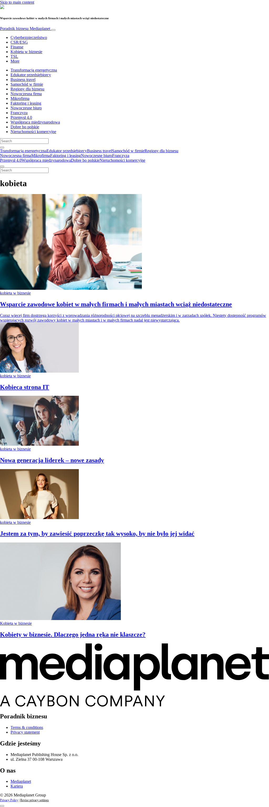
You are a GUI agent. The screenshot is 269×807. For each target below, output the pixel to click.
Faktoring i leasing (26, 103)
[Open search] (2, 147)
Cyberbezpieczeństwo (29, 37)
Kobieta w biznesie (26, 51)
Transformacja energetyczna (34, 70)
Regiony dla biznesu (27, 89)
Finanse (17, 47)
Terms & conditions (27, 727)
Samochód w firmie (27, 84)
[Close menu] (2, 166)
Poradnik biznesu (25, 28)
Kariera (17, 786)
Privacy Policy (9, 800)
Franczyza (19, 112)
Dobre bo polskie (25, 127)
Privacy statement (25, 732)
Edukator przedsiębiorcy (31, 75)
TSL (14, 56)
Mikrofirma (20, 98)
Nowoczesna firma (26, 94)
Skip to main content (17, 2)
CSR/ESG (19, 42)
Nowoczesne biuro (26, 108)
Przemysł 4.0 (21, 117)
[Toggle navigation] (53, 30)
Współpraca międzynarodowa (35, 122)
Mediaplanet (21, 781)
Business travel (23, 79)
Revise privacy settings (34, 800)
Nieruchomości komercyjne (33, 131)
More (15, 61)
